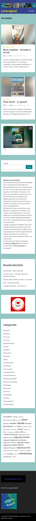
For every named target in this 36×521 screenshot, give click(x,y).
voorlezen (15, 454)
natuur (20, 429)
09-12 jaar (6, 47)
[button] (30, 128)
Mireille (11, 105)
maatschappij (13, 429)
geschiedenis (8, 426)
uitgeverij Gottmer (21, 437)
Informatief (7, 353)
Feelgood (6, 350)
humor (19, 426)
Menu (32, 11)
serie (21, 432)
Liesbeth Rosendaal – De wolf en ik (14, 286)
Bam (11, 518)
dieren (24, 419)
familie (21, 423)
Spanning (6, 398)
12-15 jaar (6, 340)
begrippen (21, 417)
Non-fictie (6, 99)
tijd (25, 432)
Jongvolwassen (8, 363)
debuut (19, 420)
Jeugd (12, 47)
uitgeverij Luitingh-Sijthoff (13, 445)
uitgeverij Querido (23, 448)
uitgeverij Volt (22, 450)
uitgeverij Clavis (8, 437)
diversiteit (6, 423)
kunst (4, 429)
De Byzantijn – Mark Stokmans (13, 271)
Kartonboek (7, 366)
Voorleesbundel (8, 404)
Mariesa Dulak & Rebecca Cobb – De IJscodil (17, 280)
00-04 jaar (6, 330)
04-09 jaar (6, 334)
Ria (10, 56)
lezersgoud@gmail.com (13, 243)
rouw (5, 432)
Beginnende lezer (9, 343)
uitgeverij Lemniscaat (9, 442)
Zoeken (5, 163)
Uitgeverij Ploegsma (9, 448)
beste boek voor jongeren (10, 420)
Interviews (6, 356)
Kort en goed (7, 369)
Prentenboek (7, 395)
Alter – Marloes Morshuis (11, 283)
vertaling (10, 454)
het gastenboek (19, 246)
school (17, 432)
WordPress (4, 518)
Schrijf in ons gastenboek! (9, 488)
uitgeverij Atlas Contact (23, 434)
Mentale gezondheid (10, 379)
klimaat (30, 426)
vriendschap (25, 453)
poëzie (25, 429)
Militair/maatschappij (10, 382)
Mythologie (7, 385)
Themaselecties (8, 401)
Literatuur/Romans (9, 375)
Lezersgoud (9, 11)
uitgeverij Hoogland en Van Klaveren (14, 440)
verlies (4, 454)
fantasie (28, 423)
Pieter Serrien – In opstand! (15, 102)
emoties (13, 423)
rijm (29, 429)
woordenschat (7, 456)
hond (15, 426)
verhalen (28, 450)
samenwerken (10, 432)
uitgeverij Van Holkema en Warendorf (11, 450)
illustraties (24, 426)
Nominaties (7, 388)
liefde (8, 429)
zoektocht (14, 456)
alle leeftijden (7, 417)
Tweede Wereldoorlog (10, 434)
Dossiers (6, 347)
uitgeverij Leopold (23, 442)
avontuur (15, 417)
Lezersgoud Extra (9, 372)
